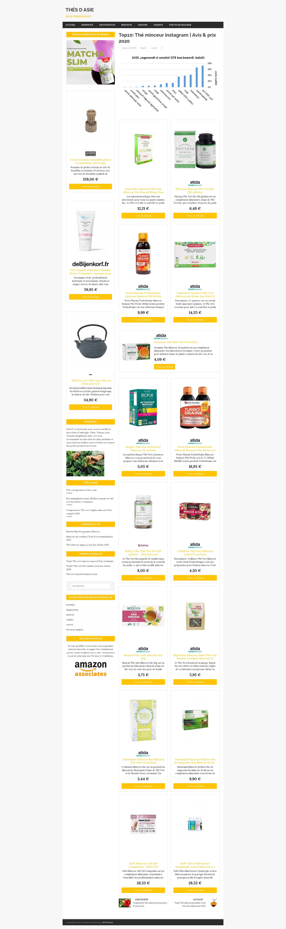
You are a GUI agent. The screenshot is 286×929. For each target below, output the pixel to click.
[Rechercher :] (90, 586)
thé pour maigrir (180, 25)
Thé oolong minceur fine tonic (81, 490)
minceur (126, 25)
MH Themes (108, 922)
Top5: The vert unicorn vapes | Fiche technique (90, 561)
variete (158, 25)
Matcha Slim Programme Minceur (83, 531)
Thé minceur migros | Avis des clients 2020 (87, 544)
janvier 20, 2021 (129, 48)
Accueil (70, 25)
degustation (107, 25)
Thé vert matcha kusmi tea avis (81, 574)
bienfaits (87, 25)
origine (142, 25)
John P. (143, 48)
